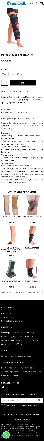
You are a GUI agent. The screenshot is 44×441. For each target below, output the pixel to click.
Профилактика (30, 340)
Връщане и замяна (9, 375)
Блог (28, 356)
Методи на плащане (31, 372)
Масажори (6, 333)
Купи (23, 83)
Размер (4, 69)
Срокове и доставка (10, 372)
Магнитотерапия (20, 333)
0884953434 (9, 433)
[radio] (4, 74)
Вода (32, 333)
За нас (4, 356)
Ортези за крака (20, 112)
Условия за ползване (10, 368)
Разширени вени (16, 336)
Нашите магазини (16, 356)
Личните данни (28, 368)
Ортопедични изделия (11, 340)
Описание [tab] (6, 92)
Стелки (29, 336)
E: (2, 321)
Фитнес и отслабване (11, 344)
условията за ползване (28, 405)
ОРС (18, 428)
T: (2, 318)
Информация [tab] (20, 92)
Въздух (4, 336)
